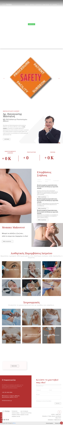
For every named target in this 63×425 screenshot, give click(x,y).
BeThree (14, 423)
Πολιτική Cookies (58, 423)
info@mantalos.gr (7, 400)
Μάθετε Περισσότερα (11, 271)
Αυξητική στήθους (16, 412)
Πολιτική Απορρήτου (49, 423)
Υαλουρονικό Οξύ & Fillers (26, 412)
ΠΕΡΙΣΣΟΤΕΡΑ (14, 366)
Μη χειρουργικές (39, 4)
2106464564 (50, 419)
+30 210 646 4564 (7, 392)
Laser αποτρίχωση (24, 411)
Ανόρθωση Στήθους (16, 414)
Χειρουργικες (32, 4)
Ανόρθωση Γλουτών (16, 416)
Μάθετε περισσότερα (42, 196)
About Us (27, 4)
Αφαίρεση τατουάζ (24, 414)
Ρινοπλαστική (14, 411)
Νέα (51, 4)
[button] (3, 78)
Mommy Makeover (46, 4)
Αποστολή (57, 403)
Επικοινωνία (55, 4)
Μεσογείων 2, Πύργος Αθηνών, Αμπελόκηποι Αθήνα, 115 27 (11, 396)
